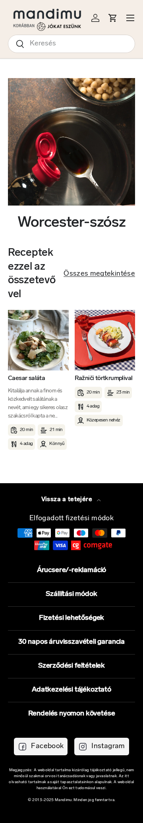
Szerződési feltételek (71, 666)
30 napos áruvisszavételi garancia (71, 642)
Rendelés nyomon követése (71, 713)
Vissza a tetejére (67, 499)
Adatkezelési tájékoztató (71, 690)
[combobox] (71, 44)
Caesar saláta (26, 378)
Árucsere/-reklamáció (71, 570)
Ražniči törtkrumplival (104, 378)
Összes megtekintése (99, 274)
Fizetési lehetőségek (71, 618)
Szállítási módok (71, 594)
